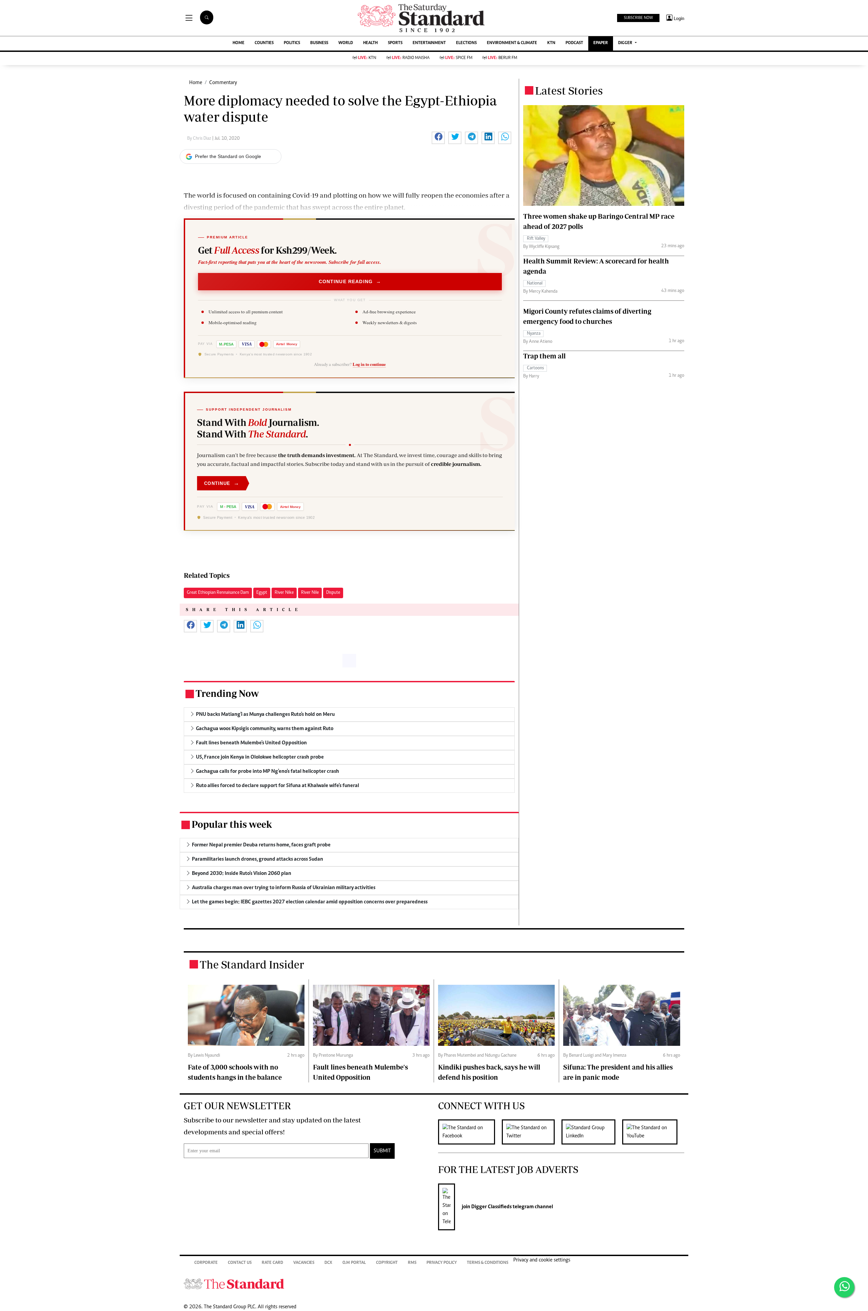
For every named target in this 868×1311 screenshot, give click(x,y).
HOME (238, 43)
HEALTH (370, 43)
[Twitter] (531, 1131)
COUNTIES (264, 43)
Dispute (333, 592)
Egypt (261, 592)
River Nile (310, 592)
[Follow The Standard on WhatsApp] (844, 1287)
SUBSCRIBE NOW (638, 18)
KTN (551, 43)
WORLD (345, 43)
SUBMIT (382, 1151)
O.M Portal (354, 1263)
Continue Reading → (350, 281)
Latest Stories (569, 90)
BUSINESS (319, 43)
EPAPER (600, 43)
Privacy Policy (442, 1263)
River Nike (284, 592)
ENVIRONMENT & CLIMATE (512, 43)
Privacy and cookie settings (541, 1260)
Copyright (387, 1263)
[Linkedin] (591, 1131)
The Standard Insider (252, 964)
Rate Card (272, 1263)
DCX (328, 1263)
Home (195, 82)
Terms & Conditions (487, 1263)
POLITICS (292, 43)
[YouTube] (653, 1131)
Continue (221, 483)
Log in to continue (369, 364)
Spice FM (458, 58)
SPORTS (395, 43)
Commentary (223, 82)
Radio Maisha (411, 58)
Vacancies (303, 1263)
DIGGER (625, 43)
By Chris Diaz (199, 138)
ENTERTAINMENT (429, 43)
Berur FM (502, 58)
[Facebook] (470, 1131)
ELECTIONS (466, 43)
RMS (412, 1263)
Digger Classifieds (491, 1207)
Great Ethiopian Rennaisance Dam (218, 592)
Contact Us (240, 1263)
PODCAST (574, 43)
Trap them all (544, 356)
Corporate (206, 1263)
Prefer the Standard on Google (228, 156)
